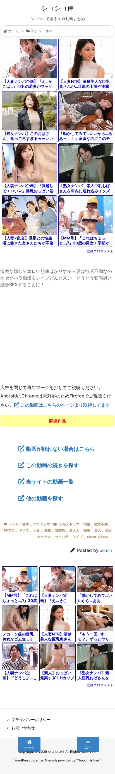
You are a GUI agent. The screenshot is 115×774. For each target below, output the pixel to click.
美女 (108, 530)
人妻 (36, 530)
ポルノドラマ (69, 524)
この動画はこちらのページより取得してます (65, 405)
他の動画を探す (44, 498)
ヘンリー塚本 (42, 31)
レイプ (78, 537)
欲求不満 (101, 524)
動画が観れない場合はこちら (60, 448)
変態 (47, 530)
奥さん (74, 530)
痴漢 (86, 530)
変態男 (60, 530)
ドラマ (24, 530)
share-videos (98, 537)
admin (106, 550)
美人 (97, 530)
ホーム (13, 31)
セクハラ (61, 537)
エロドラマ (41, 524)
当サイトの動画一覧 (50, 481)
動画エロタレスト (100, 251)
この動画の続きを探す (52, 465)
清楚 (86, 524)
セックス (44, 537)
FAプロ (9, 530)
